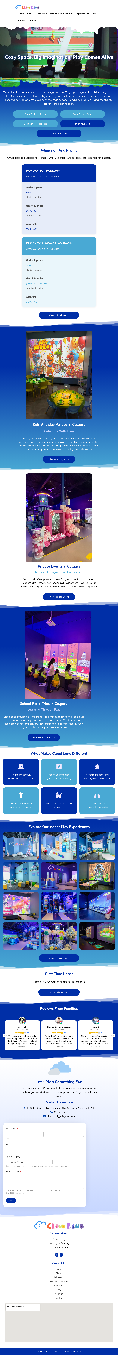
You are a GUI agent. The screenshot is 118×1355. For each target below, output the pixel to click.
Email (9, 1144)
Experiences (59, 1285)
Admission (59, 1277)
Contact (59, 1298)
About (59, 1273)
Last (47, 1138)
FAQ (59, 1290)
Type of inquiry (14, 1157)
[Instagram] (56, 1255)
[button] (113, 1035)
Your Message (13, 1172)
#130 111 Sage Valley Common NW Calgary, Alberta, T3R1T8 (60, 1108)
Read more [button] (22, 1047)
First (7, 1138)
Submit (11, 1200)
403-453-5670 (61, 1112)
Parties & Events (59, 1281)
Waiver (59, 1294)
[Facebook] (61, 1255)
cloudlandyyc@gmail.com (61, 1116)
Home (59, 1269)
